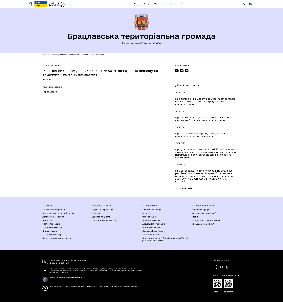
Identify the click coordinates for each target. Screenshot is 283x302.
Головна (45, 55)
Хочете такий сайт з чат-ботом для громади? (66, 277)
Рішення (54, 55)
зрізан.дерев (50, 92)
